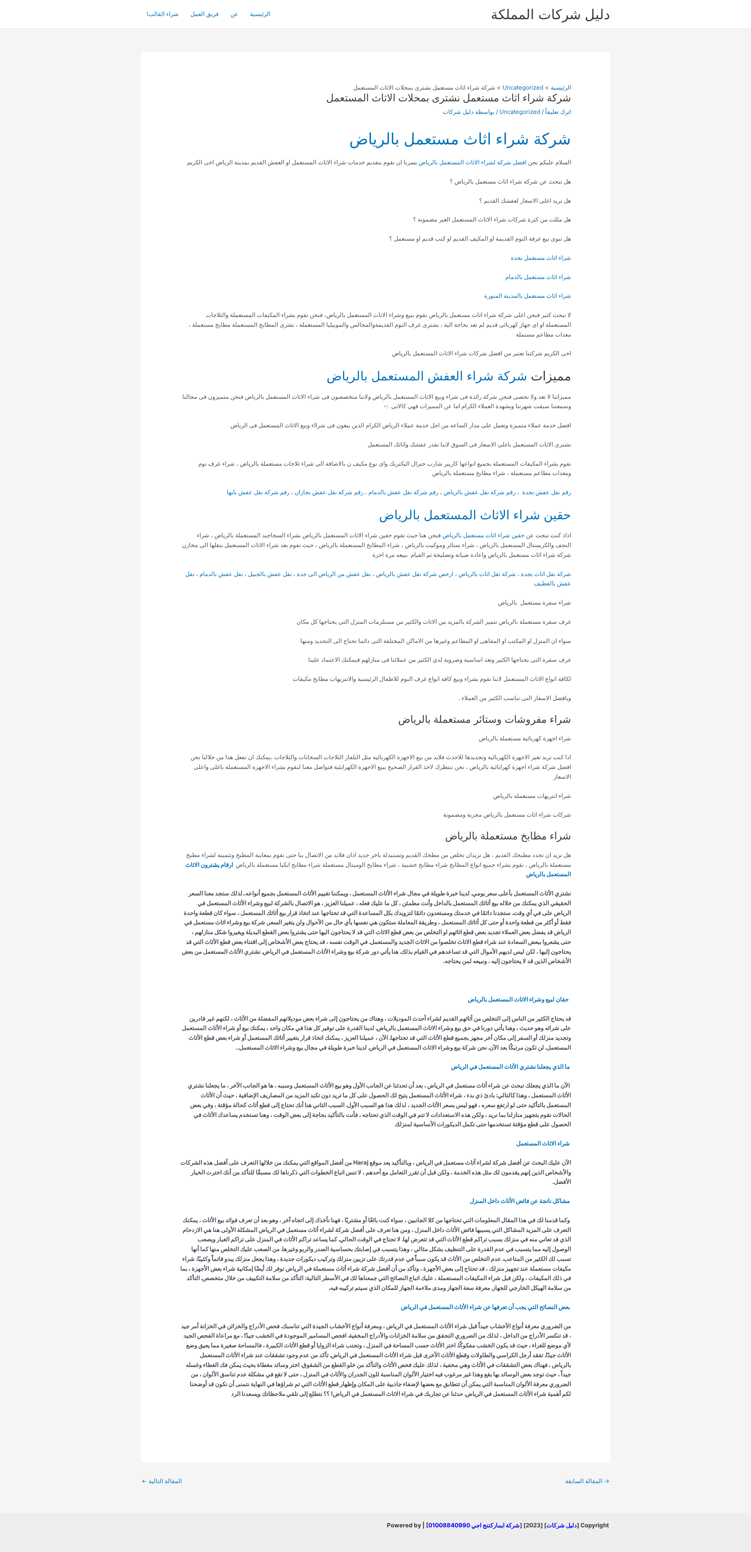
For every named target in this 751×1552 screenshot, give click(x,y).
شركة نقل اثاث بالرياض (487, 574)
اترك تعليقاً (558, 111)
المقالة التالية (162, 1481)
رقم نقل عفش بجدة (546, 492)
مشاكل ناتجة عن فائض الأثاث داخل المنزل (520, 1201)
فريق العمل (204, 14)
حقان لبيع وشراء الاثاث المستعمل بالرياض (518, 999)
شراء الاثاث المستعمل (543, 1143)
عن (234, 14)
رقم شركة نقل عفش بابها (258, 492)
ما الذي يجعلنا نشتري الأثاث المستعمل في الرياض (510, 1066)
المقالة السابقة (587, 1481)
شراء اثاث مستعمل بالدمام (538, 277)
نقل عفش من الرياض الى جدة (334, 574)
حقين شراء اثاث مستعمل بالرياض (483, 535)
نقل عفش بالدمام (221, 574)
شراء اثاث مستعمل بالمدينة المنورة (527, 295)
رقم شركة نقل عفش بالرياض (480, 492)
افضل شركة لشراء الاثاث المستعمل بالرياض (472, 162)
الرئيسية (260, 14)
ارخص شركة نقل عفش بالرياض (415, 574)
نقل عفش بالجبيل (270, 574)
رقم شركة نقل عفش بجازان (329, 492)
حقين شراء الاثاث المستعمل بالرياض (475, 514)
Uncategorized (519, 111)
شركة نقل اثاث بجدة (546, 574)
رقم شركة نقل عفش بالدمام (403, 492)
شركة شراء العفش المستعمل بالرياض (427, 375)
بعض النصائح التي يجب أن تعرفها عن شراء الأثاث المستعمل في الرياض (485, 1307)
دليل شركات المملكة (550, 14)
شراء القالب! (163, 14)
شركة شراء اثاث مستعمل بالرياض (460, 138)
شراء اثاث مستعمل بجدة (541, 257)
